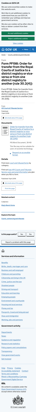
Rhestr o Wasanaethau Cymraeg (14, 377)
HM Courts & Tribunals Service (12, 108)
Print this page (10, 188)
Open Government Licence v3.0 (13, 389)
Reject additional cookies (18, 38)
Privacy (10, 368)
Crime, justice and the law (11, 282)
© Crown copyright (18, 407)
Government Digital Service (12, 379)
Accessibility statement (10, 371)
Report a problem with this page (18, 242)
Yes (23, 234)
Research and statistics (10, 344)
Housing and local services (11, 304)
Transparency (6, 351)
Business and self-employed (12, 270)
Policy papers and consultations (13, 347)
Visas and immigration (10, 316)
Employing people (8, 297)
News (3, 336)
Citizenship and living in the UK (13, 278)
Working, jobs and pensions (12, 320)
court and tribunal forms (19, 163)
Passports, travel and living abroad (15, 312)
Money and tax (7, 308)
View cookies (18, 43)
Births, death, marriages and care (14, 266)
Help (3, 368)
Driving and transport (9, 289)
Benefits (4, 263)
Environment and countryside (12, 301)
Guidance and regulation (11, 340)
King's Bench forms (8, 205)
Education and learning (10, 293)
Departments (6, 332)
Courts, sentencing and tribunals (19, 55)
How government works (10, 355)
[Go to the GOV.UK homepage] (9, 49)
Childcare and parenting (10, 274)
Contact (25, 371)
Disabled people (7, 285)
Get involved (6, 359)
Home (3, 55)
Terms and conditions (9, 374)
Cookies (18, 368)
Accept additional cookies (18, 33)
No (31, 234)
